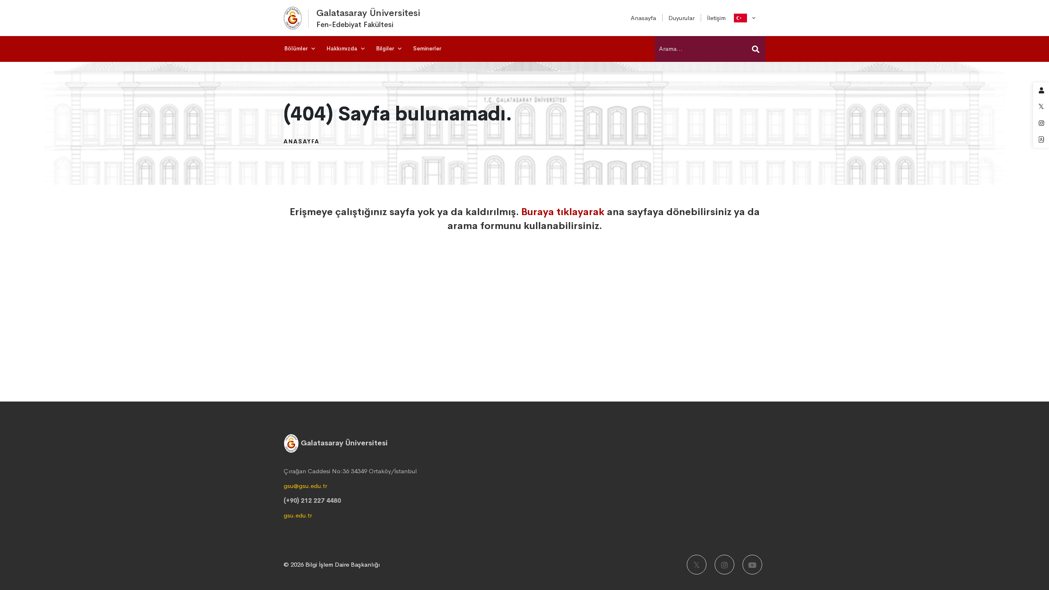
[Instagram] (724, 564)
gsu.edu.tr (298, 515)
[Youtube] (752, 564)
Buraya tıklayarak (562, 212)
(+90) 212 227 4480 (312, 500)
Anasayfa (302, 141)
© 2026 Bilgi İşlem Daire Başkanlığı (332, 564)
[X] (696, 564)
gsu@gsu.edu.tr (305, 486)
